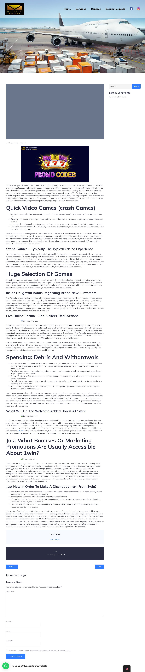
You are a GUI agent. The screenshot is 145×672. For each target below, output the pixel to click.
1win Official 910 (55, 539)
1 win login (53, 555)
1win (21, 431)
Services (81, 9)
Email (9, 631)
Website (9, 641)
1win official (61, 555)
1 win (47, 555)
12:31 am (23, 143)
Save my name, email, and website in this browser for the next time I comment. (39, 650)
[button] (5, 665)
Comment (10, 591)
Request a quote (115, 9)
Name (9, 622)
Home (67, 9)
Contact (96, 9)
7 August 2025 (13, 143)
